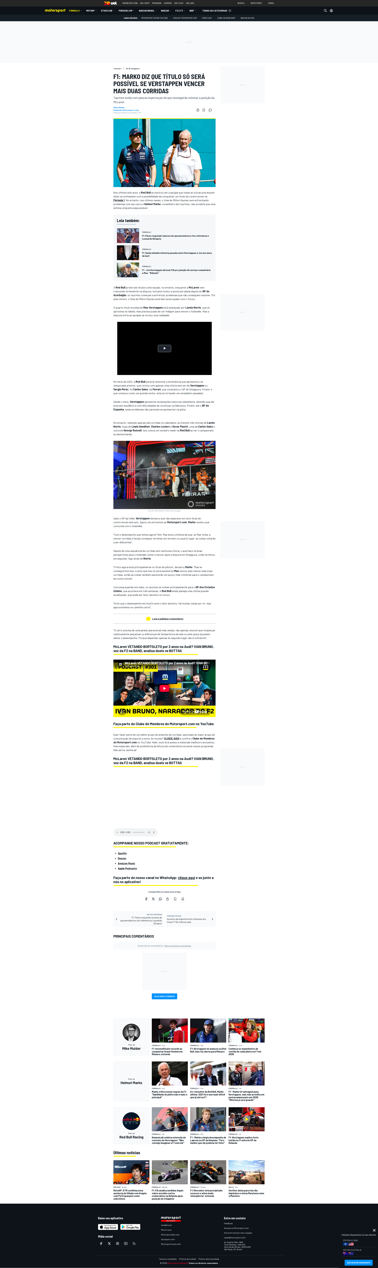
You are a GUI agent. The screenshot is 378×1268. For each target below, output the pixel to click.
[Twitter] (153, 899)
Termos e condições (168, 1259)
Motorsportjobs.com (170, 1234)
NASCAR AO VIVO (247, 18)
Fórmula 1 (74, 10)
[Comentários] (211, 110)
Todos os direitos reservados (203, 1263)
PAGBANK (156, 3)
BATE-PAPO (256, 3)
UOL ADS (190, 3)
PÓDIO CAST (207, 18)
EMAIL (271, 3)
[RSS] (134, 1243)
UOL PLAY (179, 3)
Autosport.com (168, 1239)
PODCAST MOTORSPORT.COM (185, 18)
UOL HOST (145, 3)
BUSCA (241, 3)
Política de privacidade (208, 1259)
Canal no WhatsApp (226, 18)
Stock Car (106, 10)
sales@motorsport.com (234, 1237)
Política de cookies (187, 1259)
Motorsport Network (177, 1263)
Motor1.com (166, 1230)
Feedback (228, 1223)
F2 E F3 (179, 10)
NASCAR (165, 10)
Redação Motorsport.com (126, 110)
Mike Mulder (119, 107)
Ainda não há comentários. (164, 945)
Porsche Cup (125, 10)
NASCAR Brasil (146, 10)
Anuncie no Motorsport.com (236, 1228)
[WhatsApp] (160, 899)
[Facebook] (146, 899)
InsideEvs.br (166, 1225)
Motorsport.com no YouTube (154, 18)
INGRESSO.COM (130, 3)
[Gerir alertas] (183, 899)
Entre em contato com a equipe (238, 1233)
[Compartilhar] (198, 110)
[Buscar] (325, 11)
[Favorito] (204, 110)
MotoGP (90, 10)
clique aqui (186, 877)
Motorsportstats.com (171, 1244)
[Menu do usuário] (331, 11)
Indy (191, 10)
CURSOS (168, 3)
